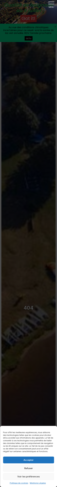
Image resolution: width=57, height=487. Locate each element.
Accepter (29, 460)
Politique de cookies (19, 483)
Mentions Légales (38, 483)
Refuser (28, 468)
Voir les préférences (28, 476)
